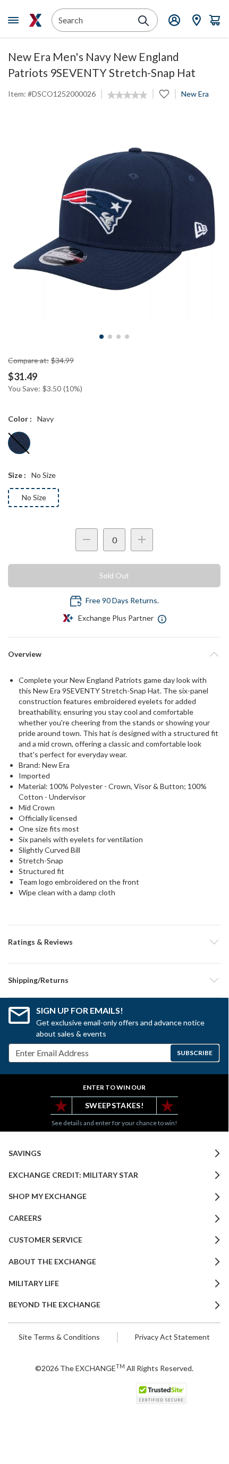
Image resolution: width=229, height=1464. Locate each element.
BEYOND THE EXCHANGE (54, 1304)
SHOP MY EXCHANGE (48, 1196)
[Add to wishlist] (164, 94)
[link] (127, 95)
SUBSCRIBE (195, 1053)
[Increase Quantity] (142, 539)
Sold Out (114, 575)
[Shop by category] (15, 20)
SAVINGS (25, 1153)
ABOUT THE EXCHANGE (52, 1261)
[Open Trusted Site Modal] (161, 1393)
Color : (20, 418)
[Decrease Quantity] (86, 539)
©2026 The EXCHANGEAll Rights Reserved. (114, 1368)
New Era (195, 93)
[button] (114, 942)
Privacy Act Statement (172, 1336)
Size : (17, 475)
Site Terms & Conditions (59, 1336)
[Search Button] (143, 20)
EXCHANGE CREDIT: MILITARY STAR (73, 1175)
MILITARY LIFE (34, 1283)
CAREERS (25, 1218)
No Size (34, 497)
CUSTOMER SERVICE (45, 1240)
